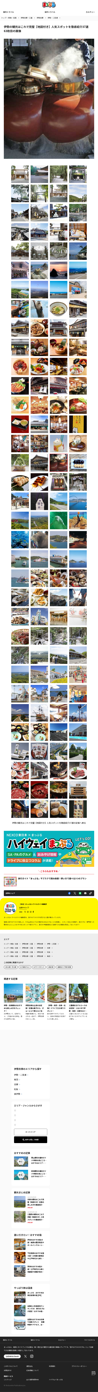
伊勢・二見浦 (20, 1074)
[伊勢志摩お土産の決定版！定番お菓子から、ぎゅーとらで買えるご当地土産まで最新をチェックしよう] (35, 1002)
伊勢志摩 (30, 1208)
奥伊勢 (17, 1093)
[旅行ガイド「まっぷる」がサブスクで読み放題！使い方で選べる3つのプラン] (10, 881)
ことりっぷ (7, 1379)
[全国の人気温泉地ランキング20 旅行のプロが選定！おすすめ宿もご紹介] (20, 1306)
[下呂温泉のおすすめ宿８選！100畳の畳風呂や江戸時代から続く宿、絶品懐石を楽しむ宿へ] (20, 1253)
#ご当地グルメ (24, 967)
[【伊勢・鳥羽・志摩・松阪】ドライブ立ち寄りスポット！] (56, 1002)
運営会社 (29, 1366)
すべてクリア (31, 1132)
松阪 (16, 1089)
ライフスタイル (89, 1340)
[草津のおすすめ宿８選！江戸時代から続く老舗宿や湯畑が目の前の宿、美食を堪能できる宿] (20, 1266)
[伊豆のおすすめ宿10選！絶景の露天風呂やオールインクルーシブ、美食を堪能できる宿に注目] (20, 1240)
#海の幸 (50, 967)
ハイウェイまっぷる (56, 1379)
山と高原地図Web (32, 1379)
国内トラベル (8, 12)
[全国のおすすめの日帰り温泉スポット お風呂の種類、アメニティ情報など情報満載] (20, 1319)
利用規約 (52, 1366)
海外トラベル (50, 12)
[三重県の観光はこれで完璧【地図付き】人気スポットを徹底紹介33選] (20, 1212)
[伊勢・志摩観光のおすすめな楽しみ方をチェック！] (13, 1002)
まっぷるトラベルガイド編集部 (36, 904)
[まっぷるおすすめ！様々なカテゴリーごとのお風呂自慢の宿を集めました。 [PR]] (20, 1293)
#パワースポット (39, 967)
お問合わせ (7, 1370)
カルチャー (90, 12)
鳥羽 (16, 1079)
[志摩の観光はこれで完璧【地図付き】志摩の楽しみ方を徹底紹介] (20, 1197)
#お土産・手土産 (10, 967)
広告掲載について (32, 1370)
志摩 (16, 1084)
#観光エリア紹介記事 (64, 967)
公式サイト (23, 907)
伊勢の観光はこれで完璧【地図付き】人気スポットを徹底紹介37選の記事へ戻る (49, 822)
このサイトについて (11, 1366)
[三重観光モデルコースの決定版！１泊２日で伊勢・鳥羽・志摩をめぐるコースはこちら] (78, 1002)
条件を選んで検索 (32, 1140)
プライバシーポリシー (79, 1366)
